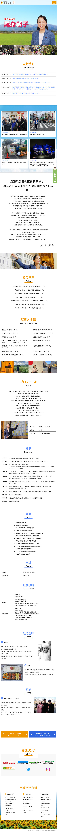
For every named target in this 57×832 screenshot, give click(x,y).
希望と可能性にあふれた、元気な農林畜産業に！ (28, 286)
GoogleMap (8, 803)
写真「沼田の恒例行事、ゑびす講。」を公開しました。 (26, 78)
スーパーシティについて (9, 333)
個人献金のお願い (14, 734)
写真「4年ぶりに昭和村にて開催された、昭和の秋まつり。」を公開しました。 (32, 82)
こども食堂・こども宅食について (11, 354)
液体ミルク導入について (9, 351)
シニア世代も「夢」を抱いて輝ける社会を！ (28, 293)
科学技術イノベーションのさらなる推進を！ (28, 308)
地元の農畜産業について (40, 346)
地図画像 (7, 805)
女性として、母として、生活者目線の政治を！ (28, 304)
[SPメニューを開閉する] (54, 2)
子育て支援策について (40, 351)
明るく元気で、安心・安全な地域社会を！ (28, 297)
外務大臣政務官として (8, 329)
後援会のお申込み (42, 734)
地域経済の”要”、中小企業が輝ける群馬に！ (28, 290)
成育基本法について (8, 337)
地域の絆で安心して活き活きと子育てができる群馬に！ (28, 300)
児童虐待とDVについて (40, 337)
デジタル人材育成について (41, 354)
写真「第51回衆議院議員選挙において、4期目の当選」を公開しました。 (31, 74)
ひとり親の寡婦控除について (42, 333)
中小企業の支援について (40, 340)
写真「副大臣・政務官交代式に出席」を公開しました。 (26, 93)
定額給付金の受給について (41, 329)
